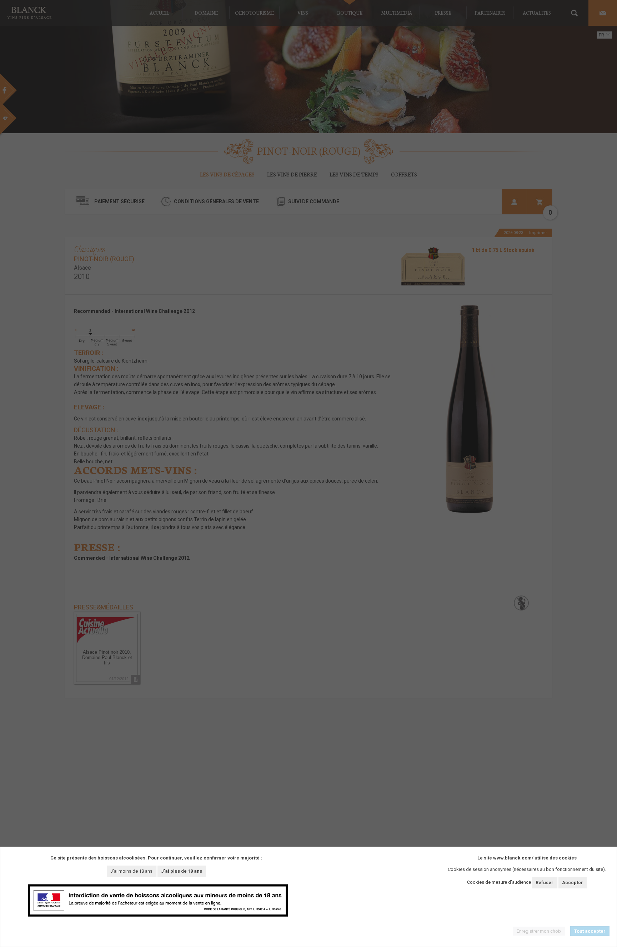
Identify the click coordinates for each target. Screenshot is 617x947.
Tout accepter (590, 931)
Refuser (544, 882)
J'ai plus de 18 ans (181, 871)
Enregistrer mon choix (539, 931)
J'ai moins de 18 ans (131, 871)
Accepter (572, 882)
